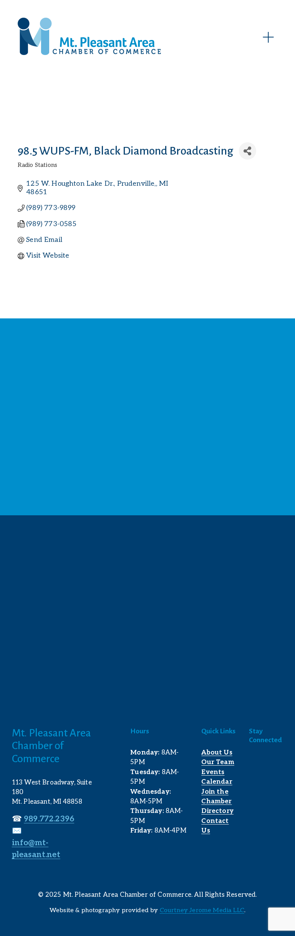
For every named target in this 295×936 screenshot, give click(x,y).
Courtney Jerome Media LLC (202, 910)
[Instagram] (254, 779)
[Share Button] (247, 151)
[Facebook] (254, 763)
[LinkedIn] (271, 763)
